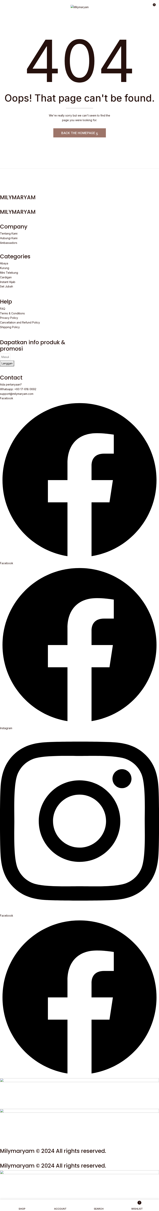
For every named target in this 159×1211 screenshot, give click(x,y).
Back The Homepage (78, 133)
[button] (152, 6)
